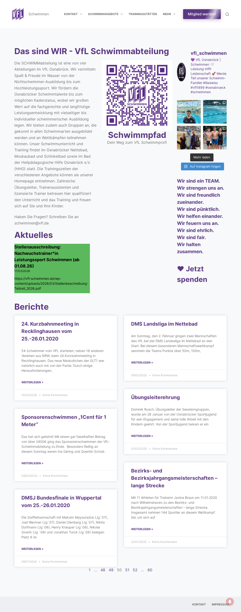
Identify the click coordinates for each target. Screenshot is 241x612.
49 (111, 570)
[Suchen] (227, 14)
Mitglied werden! (202, 14)
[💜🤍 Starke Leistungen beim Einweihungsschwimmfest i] (215, 137)
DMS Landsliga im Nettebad (164, 324)
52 (135, 570)
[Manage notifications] (230, 601)
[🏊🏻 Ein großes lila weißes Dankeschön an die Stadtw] (189, 112)
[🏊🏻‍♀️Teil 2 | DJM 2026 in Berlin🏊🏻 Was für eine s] (189, 137)
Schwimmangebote (103, 14)
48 (102, 570)
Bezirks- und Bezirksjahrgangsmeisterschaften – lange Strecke (174, 478)
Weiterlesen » (32, 382)
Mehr (167, 14)
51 (127, 570)
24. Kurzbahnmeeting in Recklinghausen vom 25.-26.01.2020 (50, 331)
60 (150, 570)
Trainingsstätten (143, 14)
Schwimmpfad (137, 135)
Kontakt (71, 14)
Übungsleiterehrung (155, 397)
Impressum (220, 604)
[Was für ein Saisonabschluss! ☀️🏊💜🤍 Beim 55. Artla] (215, 112)
